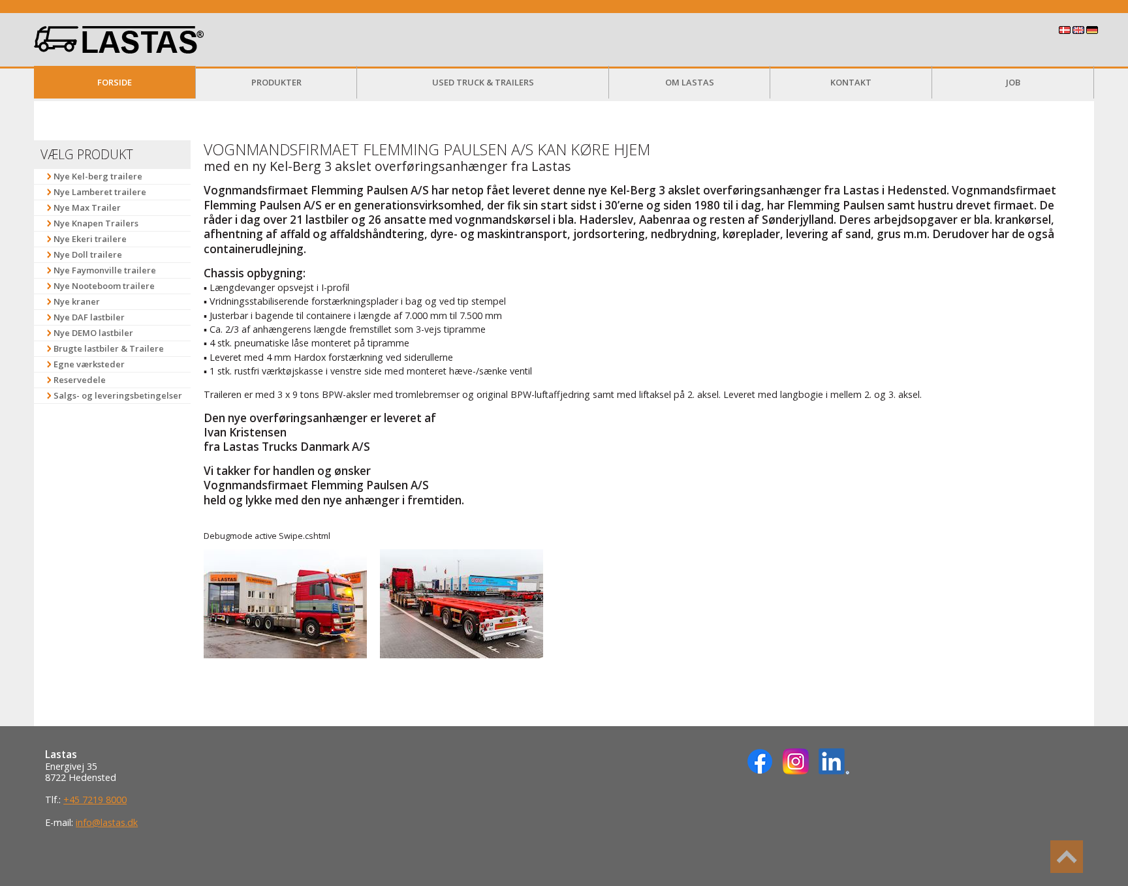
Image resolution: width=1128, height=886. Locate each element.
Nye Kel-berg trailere (98, 176)
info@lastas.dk (107, 822)
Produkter (276, 82)
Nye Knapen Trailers (96, 223)
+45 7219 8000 (95, 799)
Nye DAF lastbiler (89, 317)
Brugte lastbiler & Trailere (109, 348)
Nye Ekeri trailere (90, 239)
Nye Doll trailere (88, 254)
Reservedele (80, 380)
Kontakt (850, 82)
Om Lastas (689, 82)
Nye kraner (77, 301)
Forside (114, 82)
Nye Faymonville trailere (105, 270)
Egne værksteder (89, 364)
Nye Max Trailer (87, 207)
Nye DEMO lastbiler (93, 333)
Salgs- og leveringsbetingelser (118, 395)
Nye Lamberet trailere (100, 192)
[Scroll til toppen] (1066, 856)
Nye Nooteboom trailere (104, 286)
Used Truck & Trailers (483, 82)
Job (1013, 82)
